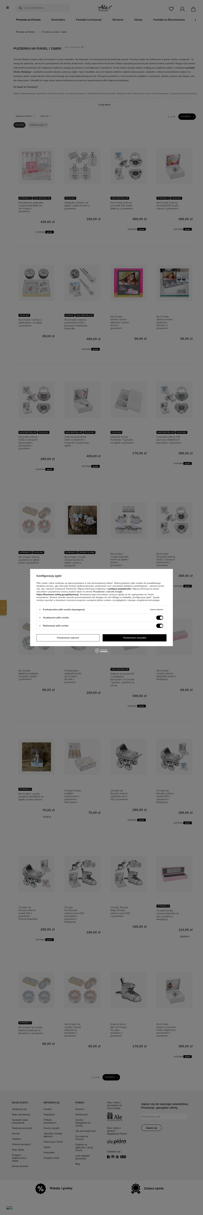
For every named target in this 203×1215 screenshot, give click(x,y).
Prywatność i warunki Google (108, 591)
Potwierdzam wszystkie (134, 637)
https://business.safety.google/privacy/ (57, 594)
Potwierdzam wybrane (68, 637)
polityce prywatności (119, 588)
